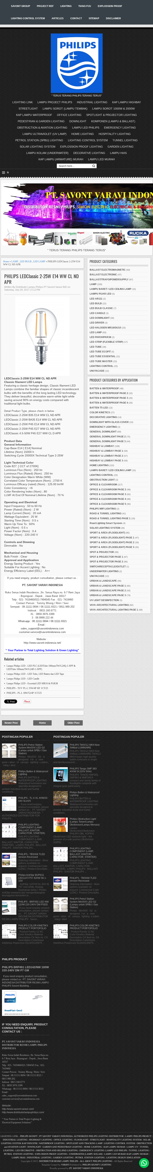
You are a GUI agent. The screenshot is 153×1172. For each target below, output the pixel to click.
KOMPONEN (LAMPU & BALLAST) (113, 121)
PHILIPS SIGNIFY (29, 1136)
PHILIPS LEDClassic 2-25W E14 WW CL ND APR (41, 279)
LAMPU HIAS (118, 153)
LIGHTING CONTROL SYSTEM (28, 18)
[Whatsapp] (144, 1163)
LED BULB (25, 261)
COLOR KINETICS (100, 412)
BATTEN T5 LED (99, 407)
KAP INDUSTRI (29, 1143)
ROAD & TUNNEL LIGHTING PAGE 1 (110, 518)
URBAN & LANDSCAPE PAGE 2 (108, 590)
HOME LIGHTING (82, 134)
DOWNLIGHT (77, 121)
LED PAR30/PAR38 (100, 337)
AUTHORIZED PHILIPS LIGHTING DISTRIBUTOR (99, 1136)
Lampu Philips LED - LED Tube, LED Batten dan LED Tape (35, 674)
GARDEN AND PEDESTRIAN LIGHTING (62, 1147)
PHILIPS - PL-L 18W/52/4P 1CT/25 (24, 693)
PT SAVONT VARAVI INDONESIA (56, 1136)
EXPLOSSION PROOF (110, 6)
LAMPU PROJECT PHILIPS (54, 102)
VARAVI (65, 1164)
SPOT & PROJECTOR (102, 552)
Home (6, 261)
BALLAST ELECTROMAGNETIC (108, 269)
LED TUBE (96, 346)
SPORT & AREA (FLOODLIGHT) (107, 532)
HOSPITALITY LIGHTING (115, 134)
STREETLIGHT (28, 108)
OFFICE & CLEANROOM (103, 484)
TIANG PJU (84, 6)
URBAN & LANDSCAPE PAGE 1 (108, 585)
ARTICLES (58, 18)
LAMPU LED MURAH (101, 159)
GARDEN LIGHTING (120, 146)
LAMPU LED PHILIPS (85, 127)
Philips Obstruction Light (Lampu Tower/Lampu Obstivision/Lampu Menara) (85, 822)
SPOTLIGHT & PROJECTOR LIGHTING (111, 114)
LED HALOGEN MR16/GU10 (105, 327)
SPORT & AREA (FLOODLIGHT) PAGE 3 (112, 547)
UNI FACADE (97, 370)
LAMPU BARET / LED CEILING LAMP (110, 289)
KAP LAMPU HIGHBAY (126, 102)
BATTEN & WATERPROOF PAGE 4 (109, 402)
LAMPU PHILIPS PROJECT (138, 1136)
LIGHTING (66, 6)
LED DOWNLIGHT (100, 318)
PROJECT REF (45, 6)
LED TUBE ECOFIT (100, 351)
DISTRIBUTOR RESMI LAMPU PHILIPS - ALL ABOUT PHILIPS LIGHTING (75, 1161)
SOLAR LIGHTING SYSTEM (37, 146)
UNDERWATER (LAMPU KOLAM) (86, 1154)
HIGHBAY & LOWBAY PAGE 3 (106, 460)
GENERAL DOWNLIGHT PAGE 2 (108, 436)
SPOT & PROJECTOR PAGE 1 (106, 556)
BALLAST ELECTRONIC (103, 274)
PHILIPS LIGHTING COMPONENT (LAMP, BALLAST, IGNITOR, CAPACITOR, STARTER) (31, 829)
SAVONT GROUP (20, 6)
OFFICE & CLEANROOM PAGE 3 (108, 494)
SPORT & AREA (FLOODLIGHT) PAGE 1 (112, 537)
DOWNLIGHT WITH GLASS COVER (109, 422)
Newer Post (11, 723)
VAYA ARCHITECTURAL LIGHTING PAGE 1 (114, 609)
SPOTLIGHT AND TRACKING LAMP (84, 1143)
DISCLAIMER (113, 18)
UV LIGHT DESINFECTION (104, 600)
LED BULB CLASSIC (101, 308)
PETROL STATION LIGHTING (18, 1154)
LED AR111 (96, 298)
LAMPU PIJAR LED (100, 293)
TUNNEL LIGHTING (125, 140)
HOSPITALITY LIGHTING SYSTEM (124, 1140)
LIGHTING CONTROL (101, 366)
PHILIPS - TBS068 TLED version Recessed (31, 855)
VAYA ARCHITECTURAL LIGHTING (109, 605)
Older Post (73, 723)
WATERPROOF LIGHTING (52, 1143)
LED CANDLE (97, 313)
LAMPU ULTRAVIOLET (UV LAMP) (45, 134)
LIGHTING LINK (22, 102)
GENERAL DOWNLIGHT (103, 431)
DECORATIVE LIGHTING (89, 153)
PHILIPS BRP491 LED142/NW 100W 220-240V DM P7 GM (25, 969)
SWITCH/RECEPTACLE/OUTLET (108, 566)
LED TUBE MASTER (101, 361)
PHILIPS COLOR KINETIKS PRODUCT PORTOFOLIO (33, 927)
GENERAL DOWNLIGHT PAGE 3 (108, 441)
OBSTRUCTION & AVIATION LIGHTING (42, 127)
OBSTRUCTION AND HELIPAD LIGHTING (57, 1150)
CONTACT (76, 18)
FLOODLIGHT (81, 1140)
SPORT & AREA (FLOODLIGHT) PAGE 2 (112, 542)
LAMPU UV (132, 1147)
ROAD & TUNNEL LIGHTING (105, 513)
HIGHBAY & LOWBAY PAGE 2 (106, 455)
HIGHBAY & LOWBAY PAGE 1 (106, 451)
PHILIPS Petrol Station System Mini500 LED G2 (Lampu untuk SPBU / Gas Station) (32, 749)
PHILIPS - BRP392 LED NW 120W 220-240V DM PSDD (33, 903)
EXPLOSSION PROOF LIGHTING (81, 146)
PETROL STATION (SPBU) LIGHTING (39, 140)
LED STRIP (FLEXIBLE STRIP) (106, 342)
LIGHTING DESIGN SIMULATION (123, 1157)
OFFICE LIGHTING (69, 114)
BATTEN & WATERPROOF (104, 388)
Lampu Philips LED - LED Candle (23, 678)
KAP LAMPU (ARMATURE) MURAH (60, 159)
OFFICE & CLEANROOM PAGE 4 (108, 499)
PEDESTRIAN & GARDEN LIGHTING (41, 121)
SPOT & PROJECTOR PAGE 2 (106, 561)
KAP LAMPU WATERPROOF (34, 114)
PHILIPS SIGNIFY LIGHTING (96, 1164)
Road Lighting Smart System (106, 523)
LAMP (14, 261)
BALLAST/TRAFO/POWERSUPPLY (109, 279)
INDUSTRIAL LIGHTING (92, 102)
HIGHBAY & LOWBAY (102, 446)
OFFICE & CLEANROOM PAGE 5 (108, 504)
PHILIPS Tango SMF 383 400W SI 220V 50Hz (83, 770)
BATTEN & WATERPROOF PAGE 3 (109, 398)
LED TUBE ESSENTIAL (103, 356)
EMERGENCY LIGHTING (120, 127)
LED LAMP (39, 261)
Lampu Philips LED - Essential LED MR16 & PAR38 (32, 683)
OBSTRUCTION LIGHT (102, 479)
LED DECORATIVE (25, 1150)
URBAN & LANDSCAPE (103, 580)
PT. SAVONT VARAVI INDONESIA (86, 1168)
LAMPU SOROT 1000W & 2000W (113, 108)
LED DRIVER (97, 322)
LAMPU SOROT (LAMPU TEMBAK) (65, 108)
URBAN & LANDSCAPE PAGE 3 (108, 595)
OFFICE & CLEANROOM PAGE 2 (108, 489)
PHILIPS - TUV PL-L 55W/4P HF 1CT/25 (27, 688)
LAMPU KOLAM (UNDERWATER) (47, 153)
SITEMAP (94, 18)
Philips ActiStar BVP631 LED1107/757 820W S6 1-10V (32, 878)
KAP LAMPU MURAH (114, 1147)
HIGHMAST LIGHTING (40, 1140)
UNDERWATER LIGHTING (104, 571)
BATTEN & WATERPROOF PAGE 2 (109, 393)
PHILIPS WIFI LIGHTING (103, 508)
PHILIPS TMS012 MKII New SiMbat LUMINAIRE (85, 746)
